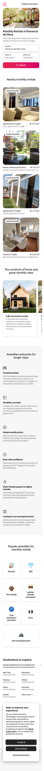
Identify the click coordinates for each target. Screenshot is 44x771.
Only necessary (21, 749)
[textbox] (12, 57)
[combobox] (21, 49)
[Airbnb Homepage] (5, 4)
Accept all (21, 742)
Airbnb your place (30, 4)
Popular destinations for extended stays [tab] (19, 665)
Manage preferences (21, 755)
